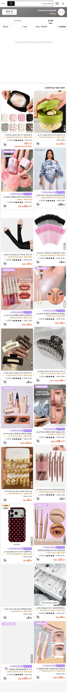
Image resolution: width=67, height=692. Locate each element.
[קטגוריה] (57, 3)
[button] (63, 3)
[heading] (37, 10)
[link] (61, 12)
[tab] (51, 20)
